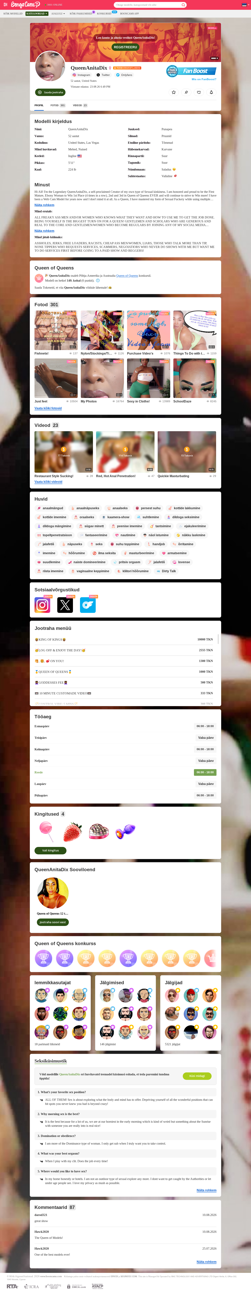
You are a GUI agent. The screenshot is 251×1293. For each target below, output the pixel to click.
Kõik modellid (13, 13)
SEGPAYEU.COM (129, 1276)
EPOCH (114, 1276)
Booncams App (129, 13)
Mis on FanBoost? (204, 79)
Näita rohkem (44, 205)
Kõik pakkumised (81, 13)
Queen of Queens (127, 275)
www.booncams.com (51, 1276)
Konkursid (104, 13)
